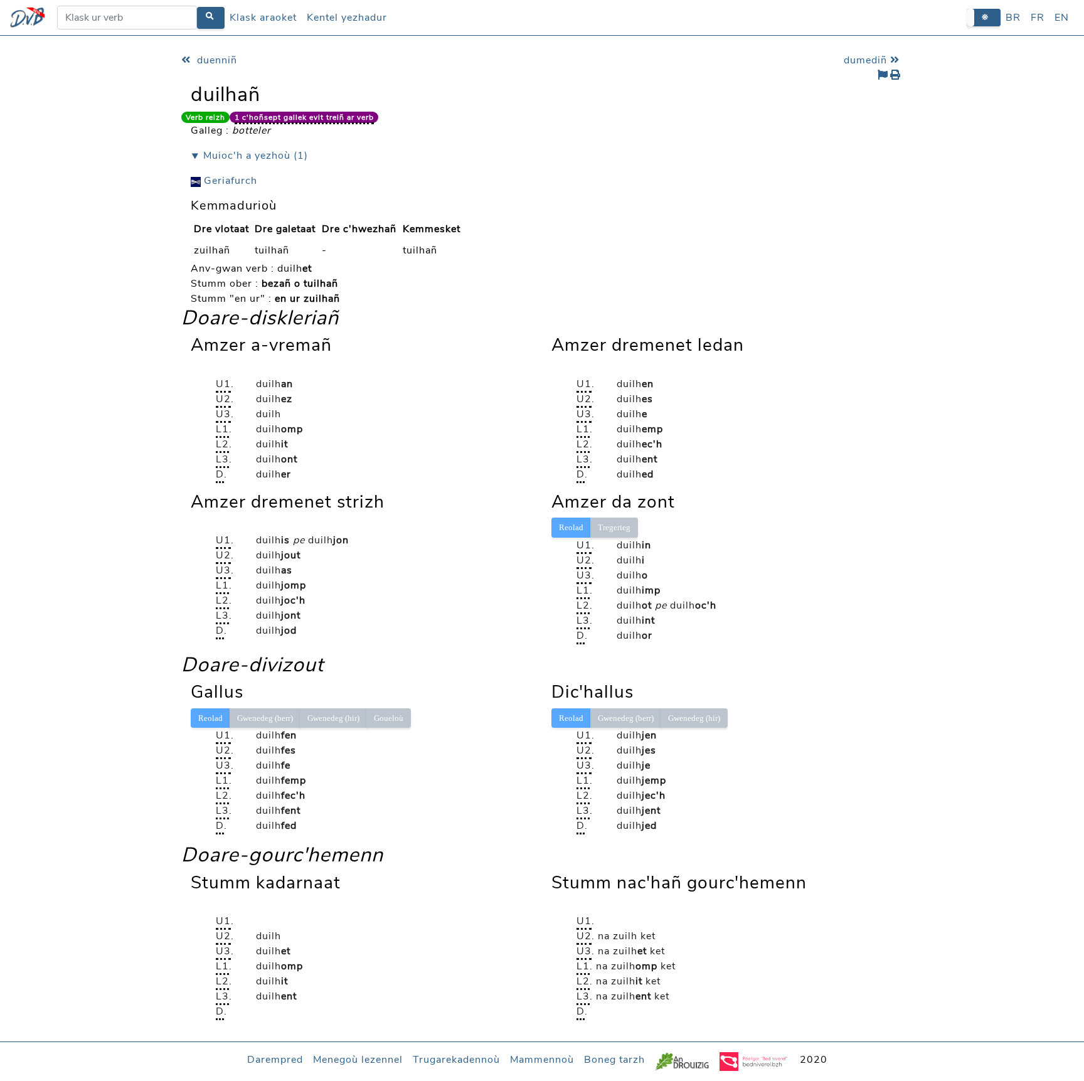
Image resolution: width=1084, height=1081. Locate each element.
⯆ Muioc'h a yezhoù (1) (249, 155)
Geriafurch (229, 181)
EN (1062, 17)
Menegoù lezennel (358, 1060)
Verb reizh (205, 117)
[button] (984, 17)
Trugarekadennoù (456, 1060)
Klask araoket (263, 17)
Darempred (275, 1060)
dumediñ (867, 60)
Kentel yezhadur (347, 17)
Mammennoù (542, 1060)
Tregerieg (614, 527)
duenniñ (215, 60)
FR (1037, 17)
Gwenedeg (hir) (333, 718)
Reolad (571, 527)
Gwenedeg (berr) (265, 718)
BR (1013, 17)
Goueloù (388, 718)
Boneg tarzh (614, 1060)
